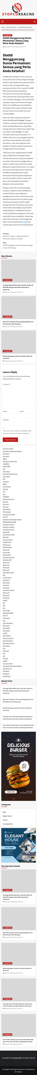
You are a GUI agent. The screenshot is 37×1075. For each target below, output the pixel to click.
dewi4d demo (7, 547)
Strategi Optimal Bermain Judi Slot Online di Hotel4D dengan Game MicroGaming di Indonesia (18, 287)
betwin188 (6, 466)
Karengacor (7, 509)
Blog (4, 812)
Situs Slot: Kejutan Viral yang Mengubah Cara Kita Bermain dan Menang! (18, 323)
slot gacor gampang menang (12, 451)
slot (4, 469)
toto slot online (8, 449)
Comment (7, 384)
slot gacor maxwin (9, 514)
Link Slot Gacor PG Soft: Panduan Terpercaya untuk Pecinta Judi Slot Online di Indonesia (18, 718)
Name (5, 411)
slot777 (5, 517)
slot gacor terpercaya (10, 461)
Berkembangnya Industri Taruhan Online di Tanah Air (17, 709)
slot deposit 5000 (9, 534)
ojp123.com (7, 676)
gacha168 (6, 532)
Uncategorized (7, 35)
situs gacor (6, 471)
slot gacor (6, 456)
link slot (5, 489)
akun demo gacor (8, 572)
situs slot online (8, 638)
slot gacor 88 (7, 560)
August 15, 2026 (16, 361)
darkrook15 (7, 46)
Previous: (16, 236)
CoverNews (29, 1069)
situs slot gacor (8, 540)
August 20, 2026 (16, 292)
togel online (7, 555)
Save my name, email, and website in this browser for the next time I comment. (17, 432)
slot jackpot (7, 486)
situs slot (6, 481)
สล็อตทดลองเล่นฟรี (9, 522)
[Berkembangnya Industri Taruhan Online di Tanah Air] (18, 342)
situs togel (6, 552)
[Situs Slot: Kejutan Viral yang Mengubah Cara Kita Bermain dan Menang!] (18, 307)
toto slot (6, 507)
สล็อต (5, 459)
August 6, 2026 (16, 1044)
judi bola (6, 537)
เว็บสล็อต (6, 464)
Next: (18, 245)
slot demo (6, 580)
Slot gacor (6, 454)
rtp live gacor (7, 577)
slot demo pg (7, 668)
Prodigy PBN (17, 1058)
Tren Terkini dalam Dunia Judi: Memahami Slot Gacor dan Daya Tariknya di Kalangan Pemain (18, 726)
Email (22, 411)
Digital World (7, 816)
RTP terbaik (7, 512)
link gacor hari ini (8, 499)
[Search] (34, 21)
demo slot (6, 550)
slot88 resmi (7, 542)
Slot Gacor (6, 625)
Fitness (5, 820)
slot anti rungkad (8, 527)
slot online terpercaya (10, 474)
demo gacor (7, 545)
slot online (6, 476)
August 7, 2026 (16, 1008)
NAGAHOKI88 (8, 613)
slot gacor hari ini (8, 524)
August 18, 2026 (16, 326)
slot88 (25, 222)
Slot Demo (6, 583)
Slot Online (6, 636)
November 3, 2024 (18, 46)
